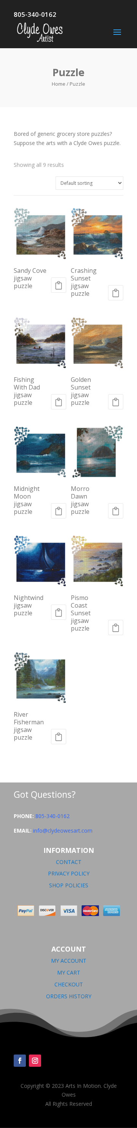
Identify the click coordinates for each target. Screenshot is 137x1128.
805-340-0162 (52, 816)
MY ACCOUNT (68, 960)
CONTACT (68, 862)
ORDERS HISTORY (68, 996)
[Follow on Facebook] (20, 1061)
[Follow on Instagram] (35, 1061)
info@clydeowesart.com (62, 830)
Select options (58, 285)
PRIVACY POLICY (68, 873)
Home (58, 83)
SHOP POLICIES (68, 885)
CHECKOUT (68, 984)
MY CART (68, 972)
